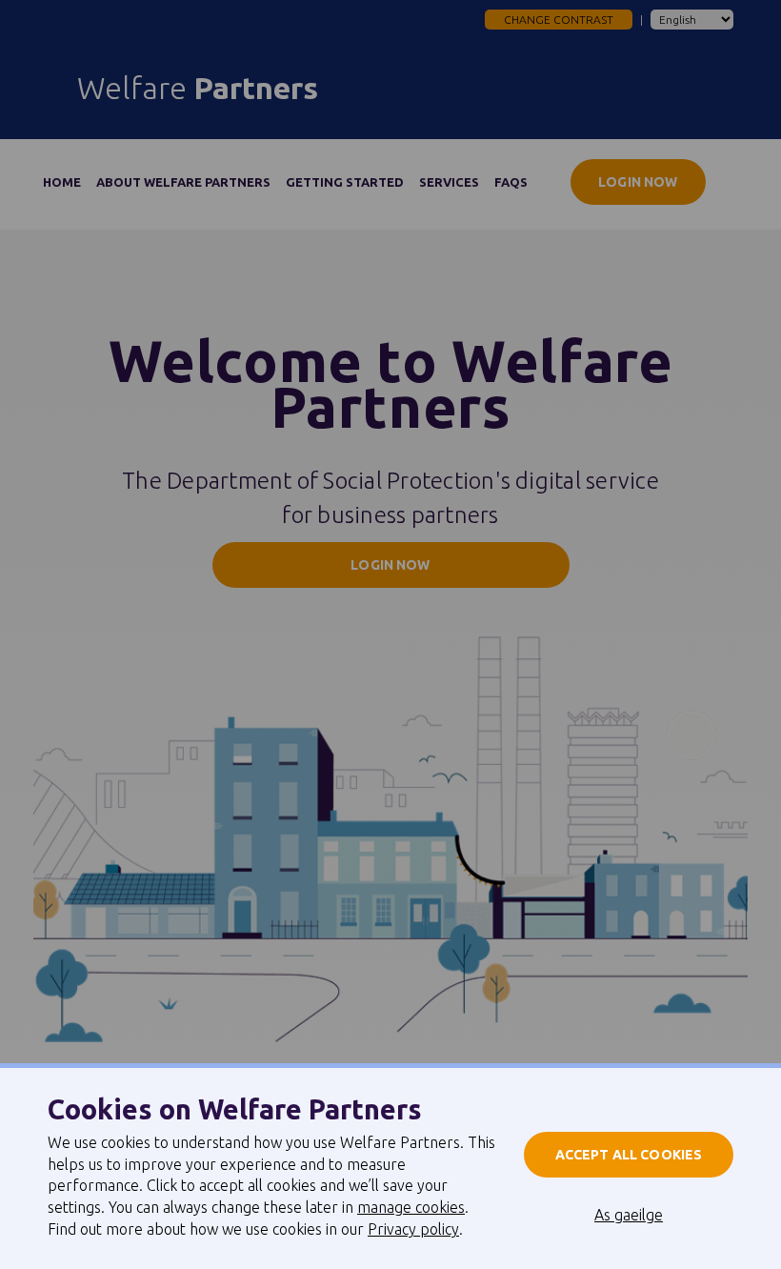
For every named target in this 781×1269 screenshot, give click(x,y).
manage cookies (411, 1207)
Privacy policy (413, 1229)
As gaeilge (628, 1214)
